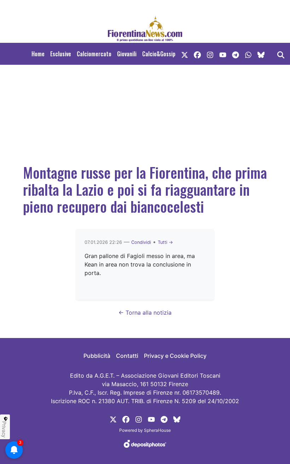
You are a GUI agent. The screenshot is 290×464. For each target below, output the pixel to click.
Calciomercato (94, 54)
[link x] (184, 54)
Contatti (127, 355)
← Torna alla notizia (145, 312)
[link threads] (261, 54)
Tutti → (165, 242)
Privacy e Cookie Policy (175, 355)
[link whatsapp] (248, 54)
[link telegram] (235, 54)
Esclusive (60, 54)
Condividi (141, 242)
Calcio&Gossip (158, 54)
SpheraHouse (157, 430)
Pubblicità (96, 355)
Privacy (4, 429)
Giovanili (127, 54)
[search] (280, 54)
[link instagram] (210, 54)
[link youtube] (222, 54)
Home (38, 54)
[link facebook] (197, 54)
